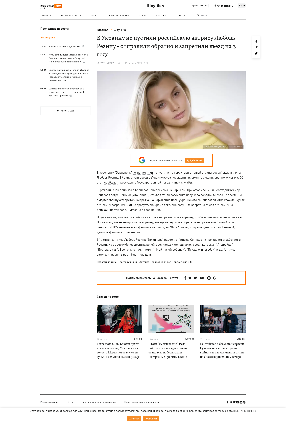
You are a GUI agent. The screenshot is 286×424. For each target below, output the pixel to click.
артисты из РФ (183, 262)
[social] (185, 278)
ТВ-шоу (95, 15)
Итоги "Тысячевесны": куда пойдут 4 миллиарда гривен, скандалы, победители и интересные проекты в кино (168, 350)
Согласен (134, 418)
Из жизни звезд (71, 15)
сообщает (111, 182)
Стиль (142, 15)
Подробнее (151, 418)
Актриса (144, 262)
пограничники (143, 172)
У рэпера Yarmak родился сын (64, 46)
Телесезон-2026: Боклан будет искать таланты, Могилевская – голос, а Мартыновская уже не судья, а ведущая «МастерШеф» (118, 350)
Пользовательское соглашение (99, 401)
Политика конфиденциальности (141, 401)
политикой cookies (244, 411)
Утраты (180, 15)
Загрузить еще (65, 110)
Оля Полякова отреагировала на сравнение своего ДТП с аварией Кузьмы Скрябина (66, 92)
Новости (46, 15)
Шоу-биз (155, 5)
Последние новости (54, 28)
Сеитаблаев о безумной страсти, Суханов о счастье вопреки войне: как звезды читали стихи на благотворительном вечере (222, 350)
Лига (174, 227)
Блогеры (161, 15)
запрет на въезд (161, 262)
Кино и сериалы (119, 15)
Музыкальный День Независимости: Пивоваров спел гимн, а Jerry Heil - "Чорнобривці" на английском (68, 58)
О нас (70, 401)
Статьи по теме (108, 296)
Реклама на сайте (49, 401)
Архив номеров (200, 5)
